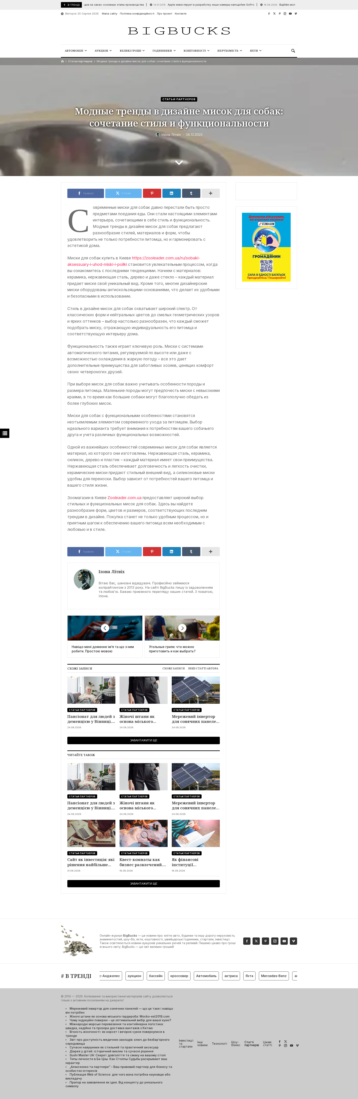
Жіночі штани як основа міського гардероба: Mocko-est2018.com (138, 719)
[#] (269, 13)
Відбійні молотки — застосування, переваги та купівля (289, 4)
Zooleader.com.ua (125, 497)
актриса (216, 976)
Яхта (234, 976)
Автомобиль (191, 976)
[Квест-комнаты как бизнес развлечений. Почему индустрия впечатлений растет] (144, 833)
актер (284, 976)
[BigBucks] (179, 31)
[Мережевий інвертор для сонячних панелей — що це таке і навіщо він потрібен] (196, 690)
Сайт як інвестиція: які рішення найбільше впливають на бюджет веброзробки (91, 862)
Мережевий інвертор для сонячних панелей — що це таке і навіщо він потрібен (195, 719)
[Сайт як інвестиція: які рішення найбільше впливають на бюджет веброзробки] (91, 833)
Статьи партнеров (80, 61)
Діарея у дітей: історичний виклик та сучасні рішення (112, 1051)
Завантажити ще (143, 740)
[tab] (173, 668)
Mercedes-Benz (258, 976)
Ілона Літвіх (112, 571)
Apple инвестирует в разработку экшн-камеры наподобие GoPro (185, 4)
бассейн (140, 976)
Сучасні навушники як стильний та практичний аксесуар (114, 1047)
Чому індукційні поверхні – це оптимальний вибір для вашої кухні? (120, 1020)
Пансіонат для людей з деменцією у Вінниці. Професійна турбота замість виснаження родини (91, 719)
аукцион (119, 976)
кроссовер (164, 976)
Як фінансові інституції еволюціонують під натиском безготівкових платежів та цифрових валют (195, 862)
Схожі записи (173, 668)
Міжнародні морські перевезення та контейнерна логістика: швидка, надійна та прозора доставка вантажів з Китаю (114, 1026)
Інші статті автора (203, 668)
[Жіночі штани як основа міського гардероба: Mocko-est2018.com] (144, 690)
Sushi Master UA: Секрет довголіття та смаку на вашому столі (118, 1055)
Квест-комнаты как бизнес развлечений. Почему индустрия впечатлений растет (141, 862)
